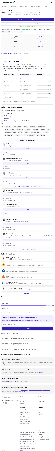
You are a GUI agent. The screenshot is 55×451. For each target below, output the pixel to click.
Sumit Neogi (10, 190)
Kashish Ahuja (24, 390)
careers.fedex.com (9, 124)
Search (28, 328)
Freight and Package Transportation (27, 6)
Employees (25, 53)
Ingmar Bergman (11, 219)
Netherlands (40, 6)
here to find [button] (40, 372)
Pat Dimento (46, 390)
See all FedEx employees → (27, 249)
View (27, 148)
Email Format (17, 53)
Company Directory (12, 6)
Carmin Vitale (10, 234)
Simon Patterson (11, 204)
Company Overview (6, 53)
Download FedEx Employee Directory (27, 19)
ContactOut (4, 6)
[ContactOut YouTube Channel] (6, 425)
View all (26, 293)
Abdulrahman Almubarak (9, 381)
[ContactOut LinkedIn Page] (3, 425)
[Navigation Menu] (51, 2)
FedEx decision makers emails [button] (17, 391)
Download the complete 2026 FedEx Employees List (27, 187)
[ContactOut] (9, 2)
